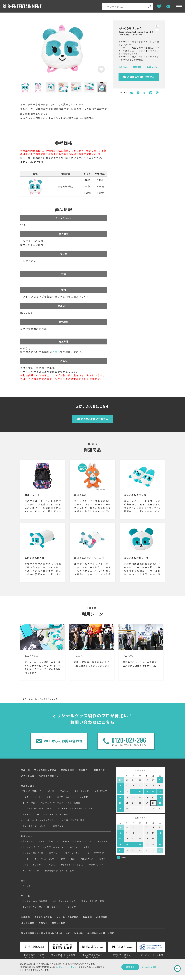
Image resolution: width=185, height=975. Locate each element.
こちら (56, 352)
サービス (25, 895)
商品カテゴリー (29, 785)
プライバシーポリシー (68, 966)
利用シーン (26, 836)
